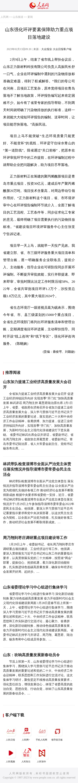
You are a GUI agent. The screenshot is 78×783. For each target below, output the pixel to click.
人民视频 (10, 761)
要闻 (30, 17)
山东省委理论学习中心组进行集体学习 (35, 587)
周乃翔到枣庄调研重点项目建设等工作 (35, 538)
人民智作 (41, 761)
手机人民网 (41, 739)
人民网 (5, 17)
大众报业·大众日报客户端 (56, 49)
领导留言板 (57, 739)
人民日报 (10, 739)
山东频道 (18, 17)
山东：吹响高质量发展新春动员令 (31, 655)
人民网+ (26, 739)
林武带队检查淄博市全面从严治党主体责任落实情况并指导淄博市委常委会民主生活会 (37, 469)
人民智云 (25, 761)
